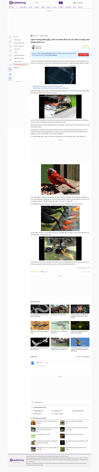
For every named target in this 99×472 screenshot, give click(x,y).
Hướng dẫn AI (23, 7)
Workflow (60, 7)
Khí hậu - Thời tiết (58, 413)
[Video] (10, 69)
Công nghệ (68, 7)
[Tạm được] (84, 45)
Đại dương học (37, 413)
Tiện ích (80, 7)
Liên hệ (53, 456)
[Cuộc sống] (10, 74)
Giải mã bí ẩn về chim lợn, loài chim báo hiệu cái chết (47, 86)
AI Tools (54, 7)
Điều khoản (33, 456)
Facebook (63, 456)
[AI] (10, 37)
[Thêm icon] (37, 362)
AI (17, 7)
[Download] (10, 64)
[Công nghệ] (10, 55)
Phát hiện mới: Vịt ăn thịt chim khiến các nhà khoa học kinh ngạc (50, 88)
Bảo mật (38, 456)
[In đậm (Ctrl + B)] (41, 362)
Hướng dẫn (43, 456)
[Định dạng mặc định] (47, 362)
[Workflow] (10, 50)
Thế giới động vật (43, 35)
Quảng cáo (57, 456)
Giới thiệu (28, 456)
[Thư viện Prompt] (10, 41)
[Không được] (83, 45)
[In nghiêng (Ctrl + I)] (43, 362)
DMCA (66, 456)
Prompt (48, 7)
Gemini (43, 7)
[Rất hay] (88, 45)
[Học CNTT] (10, 60)
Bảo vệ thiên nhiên (78, 410)
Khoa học (35, 35)
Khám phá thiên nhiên (40, 407)
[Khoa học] (10, 78)
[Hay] (87, 45)
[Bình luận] (82, 48)
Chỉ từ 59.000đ (83, 54)
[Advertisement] (49, 22)
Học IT (74, 7)
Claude (31, 7)
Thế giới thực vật (58, 410)
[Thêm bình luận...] (63, 367)
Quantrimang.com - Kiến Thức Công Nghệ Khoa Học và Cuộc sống (18, 3)
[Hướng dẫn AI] (10, 46)
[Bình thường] (85, 45)
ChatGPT (36, 7)
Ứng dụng (48, 456)
